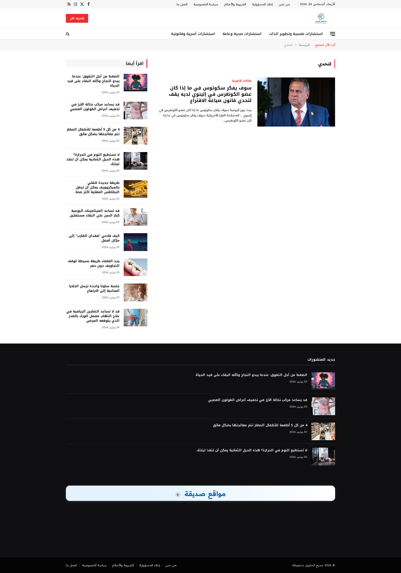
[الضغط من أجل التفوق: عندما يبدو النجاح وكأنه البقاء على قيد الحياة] (135, 83)
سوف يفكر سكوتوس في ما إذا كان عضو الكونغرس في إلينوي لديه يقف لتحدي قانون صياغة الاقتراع (210, 94)
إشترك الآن (77, 18)
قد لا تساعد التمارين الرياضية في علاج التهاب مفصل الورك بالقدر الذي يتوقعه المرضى (93, 316)
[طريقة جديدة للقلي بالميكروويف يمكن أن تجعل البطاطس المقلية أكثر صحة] (135, 189)
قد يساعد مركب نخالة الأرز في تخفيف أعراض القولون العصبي (95, 106)
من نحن (284, 4)
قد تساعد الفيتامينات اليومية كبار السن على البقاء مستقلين (95, 213)
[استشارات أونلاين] (321, 18)
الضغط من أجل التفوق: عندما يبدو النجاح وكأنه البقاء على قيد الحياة (93, 81)
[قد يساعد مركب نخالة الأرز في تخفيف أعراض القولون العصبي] (135, 111)
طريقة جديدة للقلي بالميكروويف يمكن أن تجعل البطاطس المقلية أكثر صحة (97, 187)
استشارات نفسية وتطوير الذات (296, 33)
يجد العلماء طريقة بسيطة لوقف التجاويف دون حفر (94, 263)
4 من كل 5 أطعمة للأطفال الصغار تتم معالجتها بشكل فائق (93, 132)
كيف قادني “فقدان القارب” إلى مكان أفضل (94, 238)
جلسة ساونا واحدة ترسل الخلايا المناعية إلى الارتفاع (94, 288)
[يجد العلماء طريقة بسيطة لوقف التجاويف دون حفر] (135, 267)
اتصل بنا (182, 4)
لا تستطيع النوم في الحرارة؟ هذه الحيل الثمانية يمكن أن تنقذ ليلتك (93, 159)
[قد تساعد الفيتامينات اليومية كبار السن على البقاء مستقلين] (135, 217)
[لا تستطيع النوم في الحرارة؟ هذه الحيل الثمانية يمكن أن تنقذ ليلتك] (135, 161)
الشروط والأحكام (235, 4)
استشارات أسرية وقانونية (193, 33)
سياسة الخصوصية (206, 4)
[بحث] (68, 34)
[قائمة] (332, 34)
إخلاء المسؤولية (262, 4)
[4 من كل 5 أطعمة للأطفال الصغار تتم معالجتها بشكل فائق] (135, 136)
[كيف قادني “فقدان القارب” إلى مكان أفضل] (135, 242)
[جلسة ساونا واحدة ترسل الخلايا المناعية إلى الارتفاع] (135, 292)
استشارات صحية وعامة (242, 33)
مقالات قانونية (242, 80)
